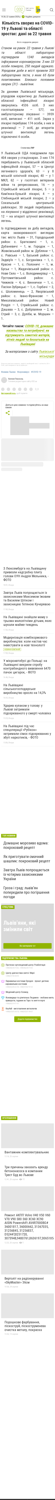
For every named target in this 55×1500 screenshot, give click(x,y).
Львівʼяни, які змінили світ (19, 926)
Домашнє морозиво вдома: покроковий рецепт (26, 845)
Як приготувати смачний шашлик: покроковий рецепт (26, 858)
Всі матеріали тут (28, 945)
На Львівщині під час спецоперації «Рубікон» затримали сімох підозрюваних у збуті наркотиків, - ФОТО (27, 732)
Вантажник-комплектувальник (27, 1152)
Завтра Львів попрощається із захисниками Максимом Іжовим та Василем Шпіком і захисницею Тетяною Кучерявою (26, 598)
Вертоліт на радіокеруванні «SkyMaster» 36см (24, 1280)
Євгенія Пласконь (15, 379)
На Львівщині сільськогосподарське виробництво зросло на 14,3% (24, 689)
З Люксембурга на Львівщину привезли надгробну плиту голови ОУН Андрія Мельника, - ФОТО (26, 574)
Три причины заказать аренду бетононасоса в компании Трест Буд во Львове (26, 1171)
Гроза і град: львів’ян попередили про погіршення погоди (26, 892)
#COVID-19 (36, 372)
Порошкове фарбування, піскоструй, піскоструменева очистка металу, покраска (25, 1326)
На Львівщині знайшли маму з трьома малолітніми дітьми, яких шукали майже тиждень (27, 621)
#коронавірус (23, 372)
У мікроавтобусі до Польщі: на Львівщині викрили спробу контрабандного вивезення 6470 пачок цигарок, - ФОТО (27, 666)
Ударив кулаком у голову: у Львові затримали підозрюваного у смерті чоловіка (27, 709)
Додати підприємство (27, 1019)
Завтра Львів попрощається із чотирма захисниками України (26, 874)
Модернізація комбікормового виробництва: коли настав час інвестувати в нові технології (25, 641)
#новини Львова (8, 372)
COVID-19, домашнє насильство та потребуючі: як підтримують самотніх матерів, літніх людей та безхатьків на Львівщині (29, 335)
